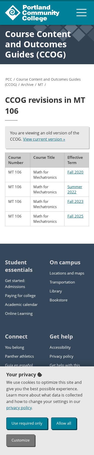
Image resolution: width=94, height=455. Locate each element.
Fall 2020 (75, 172)
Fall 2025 (75, 216)
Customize (21, 440)
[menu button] (81, 12)
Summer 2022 (74, 189)
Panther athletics (19, 356)
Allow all (63, 423)
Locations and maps (67, 273)
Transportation (62, 282)
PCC (9, 79)
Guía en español (19, 365)
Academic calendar (21, 304)
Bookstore (58, 299)
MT (40, 84)
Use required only (27, 423)
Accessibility (60, 347)
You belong (14, 347)
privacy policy (19, 407)
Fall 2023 (75, 201)
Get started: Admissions (15, 283)
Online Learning (19, 313)
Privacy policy (61, 356)
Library (56, 290)
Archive (27, 84)
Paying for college (20, 295)
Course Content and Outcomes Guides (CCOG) (38, 44)
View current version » (44, 139)
